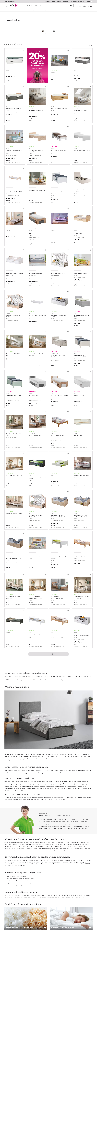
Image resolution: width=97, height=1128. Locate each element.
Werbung (32, 10)
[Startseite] (5, 14)
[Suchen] (24, 5)
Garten (21, 10)
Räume (11, 10)
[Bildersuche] (71, 5)
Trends (26, 10)
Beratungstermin (45, 10)
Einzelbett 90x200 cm (54, 33)
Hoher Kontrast (86, 1)
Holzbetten (60, 842)
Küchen (17, 10)
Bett (20, 676)
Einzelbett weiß (43, 33)
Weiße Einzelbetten (9, 842)
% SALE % (38, 10)
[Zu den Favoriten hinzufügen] (23, 50)
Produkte (6, 10)
